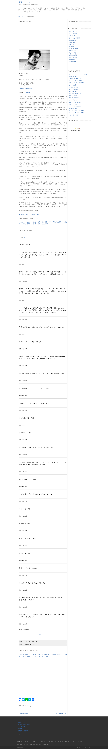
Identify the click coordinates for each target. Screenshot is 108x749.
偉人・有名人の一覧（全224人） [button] (29, 644)
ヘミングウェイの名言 (75, 93)
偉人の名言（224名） (29, 8)
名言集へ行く (28, 92)
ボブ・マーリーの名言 (75, 106)
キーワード (39, 11)
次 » (31, 706)
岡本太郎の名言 (73, 104)
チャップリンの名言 (74, 100)
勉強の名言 (72, 59)
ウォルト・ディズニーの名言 (76, 113)
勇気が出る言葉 (73, 61)
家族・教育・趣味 (72, 10)
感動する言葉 (26, 224)
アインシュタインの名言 (75, 80)
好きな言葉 (72, 42)
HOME (20, 8)
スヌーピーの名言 (74, 115)
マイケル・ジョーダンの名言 (76, 110)
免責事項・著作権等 (23, 731)
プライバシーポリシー (24, 724)
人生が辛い (72, 46)
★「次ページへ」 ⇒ (42, 635)
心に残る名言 (36, 224)
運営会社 (20, 728)
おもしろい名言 (22, 11)
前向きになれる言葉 (74, 38)
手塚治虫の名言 (23, 713)
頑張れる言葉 (36, 222)
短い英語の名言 (46, 222)
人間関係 (78, 8)
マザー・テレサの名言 (75, 78)
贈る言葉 (71, 44)
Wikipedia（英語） (35, 214)
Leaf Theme (79, 747)
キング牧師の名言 (61, 713)
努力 (84, 8)
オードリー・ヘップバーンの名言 (78, 74)
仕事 (19, 10)
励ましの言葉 (72, 53)
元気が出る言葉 (57, 222)
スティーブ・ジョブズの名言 (76, 83)
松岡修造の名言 (73, 108)
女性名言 (63, 10)
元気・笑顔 (60, 8)
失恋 (30, 10)
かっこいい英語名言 (50, 8)
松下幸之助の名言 (74, 87)
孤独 (45, 10)
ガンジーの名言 (73, 95)
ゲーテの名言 (72, 85)
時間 (40, 10)
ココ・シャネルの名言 (75, 102)
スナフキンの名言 (74, 89)
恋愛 (67, 8)
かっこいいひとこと (25, 222)
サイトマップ (21, 722)
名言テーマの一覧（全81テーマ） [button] (29, 641)
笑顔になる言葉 (73, 55)
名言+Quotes (24, 2)
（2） (25, 237)
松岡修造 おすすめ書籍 (26, 88)
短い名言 (40, 8)
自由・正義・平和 (53, 10)
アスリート (24, 16)
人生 (72, 8)
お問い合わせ (21, 726)
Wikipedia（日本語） (24, 214)
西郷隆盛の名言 (73, 76)
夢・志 (25, 10)
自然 (81, 10)
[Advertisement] (43, 36)
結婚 (35, 10)
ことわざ (31, 11)
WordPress (89, 747)
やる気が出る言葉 (74, 48)
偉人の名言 (45, 224)
